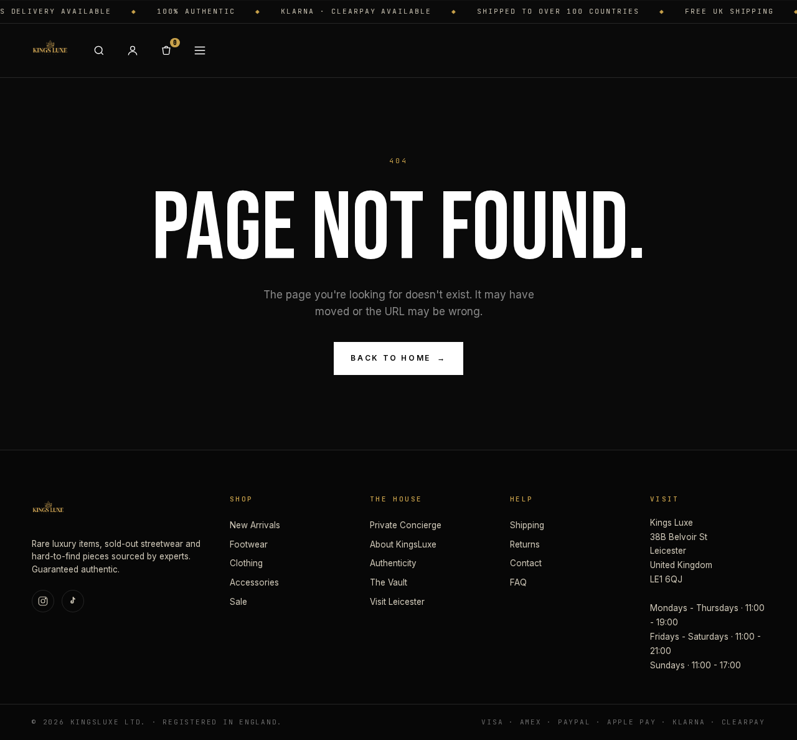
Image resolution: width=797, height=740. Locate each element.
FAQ (518, 582)
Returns (525, 544)
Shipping (527, 525)
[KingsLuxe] (50, 50)
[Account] (132, 50)
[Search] (99, 50)
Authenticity (393, 563)
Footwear (249, 544)
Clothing (246, 563)
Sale (238, 602)
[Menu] (200, 50)
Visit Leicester (397, 602)
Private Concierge (405, 525)
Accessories (254, 582)
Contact (526, 563)
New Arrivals (255, 525)
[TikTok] (73, 601)
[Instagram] (43, 601)
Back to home (398, 358)
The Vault (388, 582)
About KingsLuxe (403, 544)
